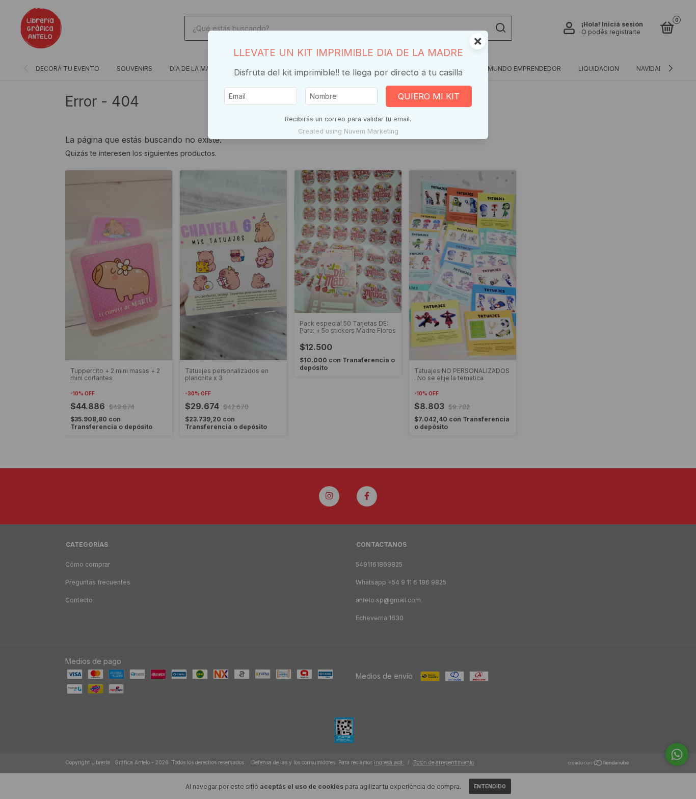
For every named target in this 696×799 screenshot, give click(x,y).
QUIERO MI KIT (429, 96)
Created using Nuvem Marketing (348, 131)
